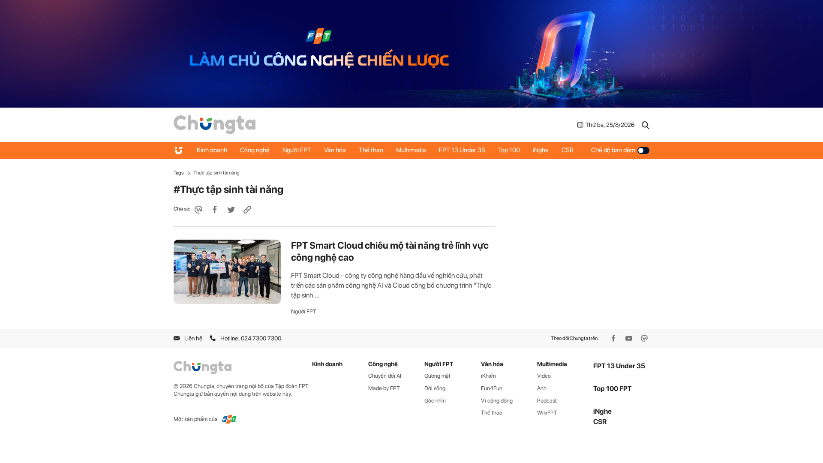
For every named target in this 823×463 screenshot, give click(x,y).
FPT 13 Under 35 (462, 150)
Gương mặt (437, 376)
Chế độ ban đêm (613, 150)
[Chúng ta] (214, 124)
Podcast (547, 400)
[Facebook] (614, 338)
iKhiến (488, 376)
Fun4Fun (491, 388)
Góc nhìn (435, 400)
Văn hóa (335, 150)
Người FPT (296, 150)
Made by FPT (384, 388)
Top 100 (509, 150)
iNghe (541, 150)
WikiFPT (547, 412)
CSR (568, 150)
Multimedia (411, 150)
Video (544, 376)
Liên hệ (193, 338)
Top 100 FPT (612, 389)
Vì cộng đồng (497, 400)
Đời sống (434, 388)
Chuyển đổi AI (384, 376)
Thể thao (371, 150)
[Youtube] (629, 338)
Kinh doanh (212, 150)
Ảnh (542, 388)
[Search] (645, 124)
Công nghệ (255, 150)
